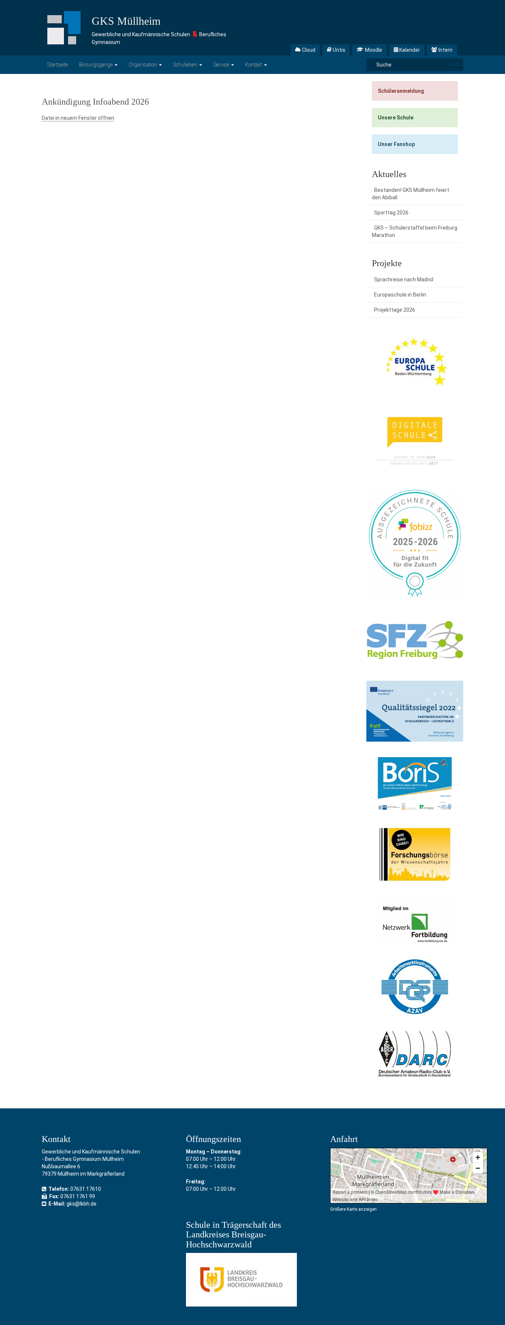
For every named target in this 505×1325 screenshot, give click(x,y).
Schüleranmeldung (401, 91)
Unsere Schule (395, 118)
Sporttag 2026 (391, 213)
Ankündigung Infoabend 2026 (95, 101)
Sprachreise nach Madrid (403, 279)
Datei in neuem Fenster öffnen (78, 118)
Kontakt (254, 65)
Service (221, 65)
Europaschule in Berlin (400, 295)
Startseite (57, 65)
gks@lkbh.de (81, 1204)
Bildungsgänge (96, 65)
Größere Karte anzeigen (353, 1209)
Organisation (143, 65)
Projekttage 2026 (394, 310)
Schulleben (186, 65)
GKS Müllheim (126, 21)
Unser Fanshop (396, 144)
